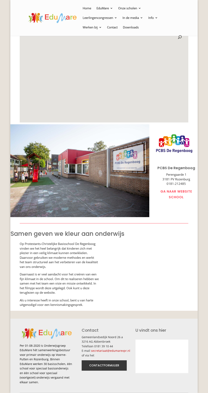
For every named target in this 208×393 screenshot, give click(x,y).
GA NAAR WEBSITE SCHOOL (176, 194)
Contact (112, 27)
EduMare (102, 8)
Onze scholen (127, 8)
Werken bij (90, 27)
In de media (130, 18)
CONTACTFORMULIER (104, 365)
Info (151, 18)
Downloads (131, 27)
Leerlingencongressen (98, 18)
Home (87, 8)
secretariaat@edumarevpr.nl (110, 351)
